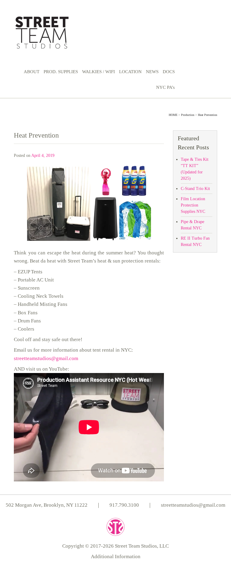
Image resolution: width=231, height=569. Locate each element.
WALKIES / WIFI (98, 71)
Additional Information (115, 556)
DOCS (169, 71)
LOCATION (130, 71)
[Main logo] (42, 31)
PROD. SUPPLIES (61, 71)
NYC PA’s (165, 87)
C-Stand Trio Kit (195, 188)
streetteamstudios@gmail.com (46, 358)
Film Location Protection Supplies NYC (193, 205)
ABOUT (31, 71)
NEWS (152, 71)
